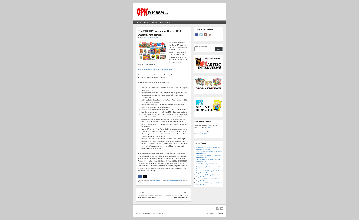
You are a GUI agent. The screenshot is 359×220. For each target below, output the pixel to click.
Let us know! (203, 133)
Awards (153, 180)
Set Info (154, 22)
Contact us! (209, 127)
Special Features (165, 22)
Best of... (158, 180)
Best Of (176, 180)
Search (219, 49)
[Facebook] (217, 208)
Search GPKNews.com (200, 46)
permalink (143, 182)
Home (139, 22)
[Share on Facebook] (140, 176)
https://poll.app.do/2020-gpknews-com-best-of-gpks (155, 69)
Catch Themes (219, 213)
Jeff (157, 38)
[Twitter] (221, 208)
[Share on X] (145, 176)
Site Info (146, 22)
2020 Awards (170, 180)
